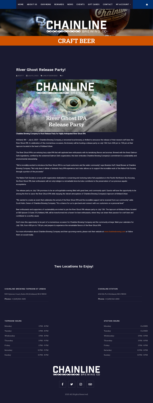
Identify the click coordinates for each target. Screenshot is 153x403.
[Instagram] (80, 384)
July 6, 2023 (33, 76)
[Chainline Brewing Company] (76, 18)
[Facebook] (62, 384)
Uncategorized (50, 76)
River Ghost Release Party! (41, 69)
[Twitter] (71, 384)
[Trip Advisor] (90, 384)
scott (20, 76)
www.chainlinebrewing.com (114, 232)
